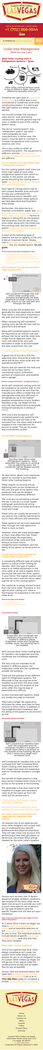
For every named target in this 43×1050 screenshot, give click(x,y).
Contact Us (21, 1018)
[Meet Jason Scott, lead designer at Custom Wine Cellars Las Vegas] (21, 54)
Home (21, 1013)
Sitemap (21, 1031)
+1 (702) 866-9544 (21, 29)
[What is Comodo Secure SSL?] (22, 35)
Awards (21, 1023)
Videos (21, 1026)
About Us (22, 1016)
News (21, 1021)
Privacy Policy (21, 1028)
